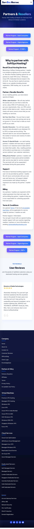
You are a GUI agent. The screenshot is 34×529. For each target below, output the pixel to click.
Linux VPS (5, 407)
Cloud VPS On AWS (7, 414)
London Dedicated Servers (9, 474)
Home (3, 343)
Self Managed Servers (8, 468)
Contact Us (5, 350)
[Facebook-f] (11, 522)
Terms (12, 208)
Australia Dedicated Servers (10, 481)
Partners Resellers (7, 374)
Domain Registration (8, 514)
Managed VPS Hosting (8, 401)
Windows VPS (6, 404)
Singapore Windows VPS (9, 423)
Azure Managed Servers (9, 457)
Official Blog (5, 356)
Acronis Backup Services (9, 498)
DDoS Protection (7, 511)
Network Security (7, 505)
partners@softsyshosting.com (17, 224)
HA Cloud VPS (6, 454)
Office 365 (5, 501)
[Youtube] (23, 522)
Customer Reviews (7, 353)
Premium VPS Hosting (8, 398)
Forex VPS (5, 426)
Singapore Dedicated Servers (10, 477)
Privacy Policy (6, 383)
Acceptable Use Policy (8, 387)
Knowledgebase (6, 363)
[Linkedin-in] (20, 522)
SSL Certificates (6, 508)
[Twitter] (14, 522)
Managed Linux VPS (7, 444)
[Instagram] (17, 522)
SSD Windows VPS (7, 417)
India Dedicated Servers (9, 484)
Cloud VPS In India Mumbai (9, 410)
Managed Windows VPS (9, 447)
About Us (4, 347)
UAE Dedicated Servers (8, 487)
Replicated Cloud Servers (9, 450)
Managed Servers (7, 471)
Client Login (5, 359)
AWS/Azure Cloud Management (11, 441)
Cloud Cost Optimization (9, 438)
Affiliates (4, 377)
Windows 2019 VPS (7, 420)
